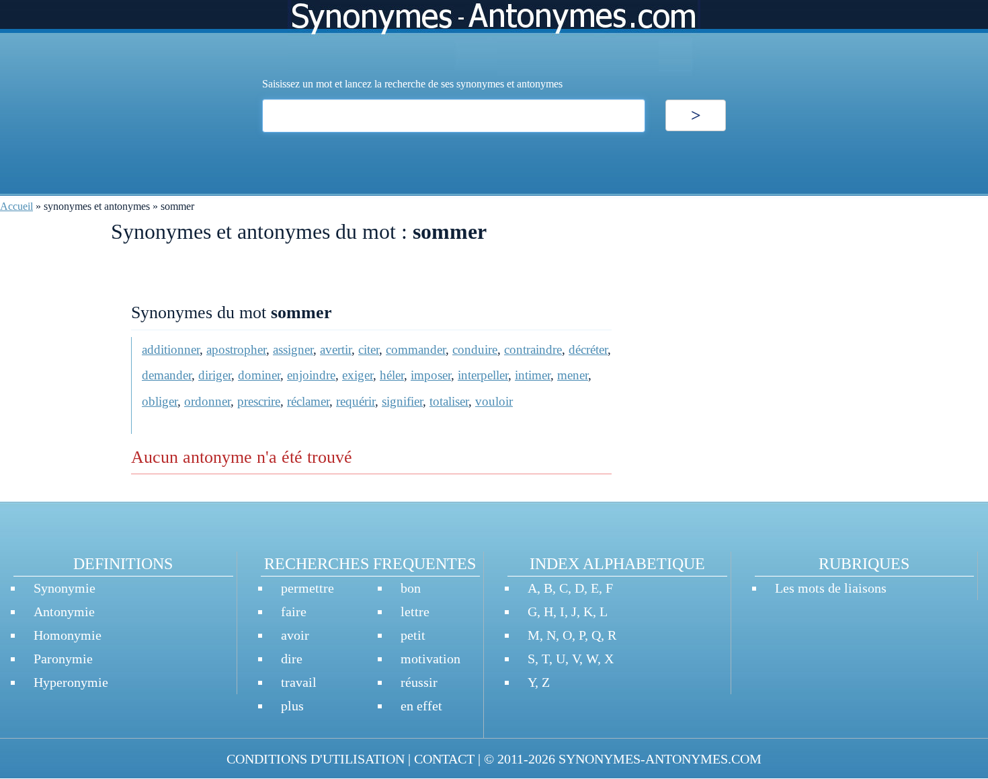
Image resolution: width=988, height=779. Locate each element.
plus (292, 705)
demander (167, 375)
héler (392, 375)
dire (291, 658)
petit (413, 635)
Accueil (16, 206)
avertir (336, 349)
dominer (259, 375)
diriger (214, 375)
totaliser (448, 401)
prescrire (258, 401)
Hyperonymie (71, 682)
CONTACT (444, 758)
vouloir (494, 401)
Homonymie (67, 635)
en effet (421, 705)
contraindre (533, 349)
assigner (293, 349)
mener (572, 375)
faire (293, 611)
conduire (474, 349)
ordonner (207, 401)
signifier (402, 401)
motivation (430, 658)
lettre (415, 611)
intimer (532, 375)
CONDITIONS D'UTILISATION (316, 758)
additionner (171, 349)
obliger (159, 401)
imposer (431, 375)
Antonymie (64, 611)
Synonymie (64, 588)
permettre (307, 588)
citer (368, 349)
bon (411, 588)
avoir (295, 635)
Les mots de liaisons (831, 588)
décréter (588, 349)
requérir (355, 401)
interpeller (483, 375)
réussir (419, 682)
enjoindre (311, 375)
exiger (357, 375)
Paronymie (63, 658)
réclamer (308, 401)
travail (299, 682)
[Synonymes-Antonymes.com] (494, 38)
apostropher (236, 349)
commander (416, 349)
